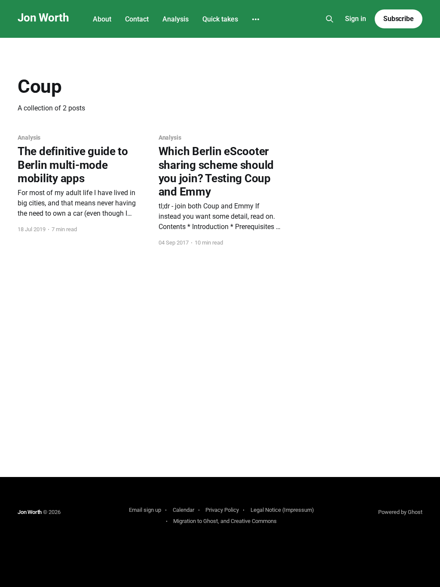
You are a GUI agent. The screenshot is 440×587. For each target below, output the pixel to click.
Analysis (175, 19)
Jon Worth (43, 17)
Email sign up (145, 510)
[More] (255, 19)
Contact (137, 19)
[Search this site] (329, 19)
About (102, 19)
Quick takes (220, 19)
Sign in (355, 19)
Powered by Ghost (400, 512)
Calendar (183, 510)
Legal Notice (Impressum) (282, 510)
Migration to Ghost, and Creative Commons (225, 521)
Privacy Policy (222, 510)
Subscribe (398, 19)
